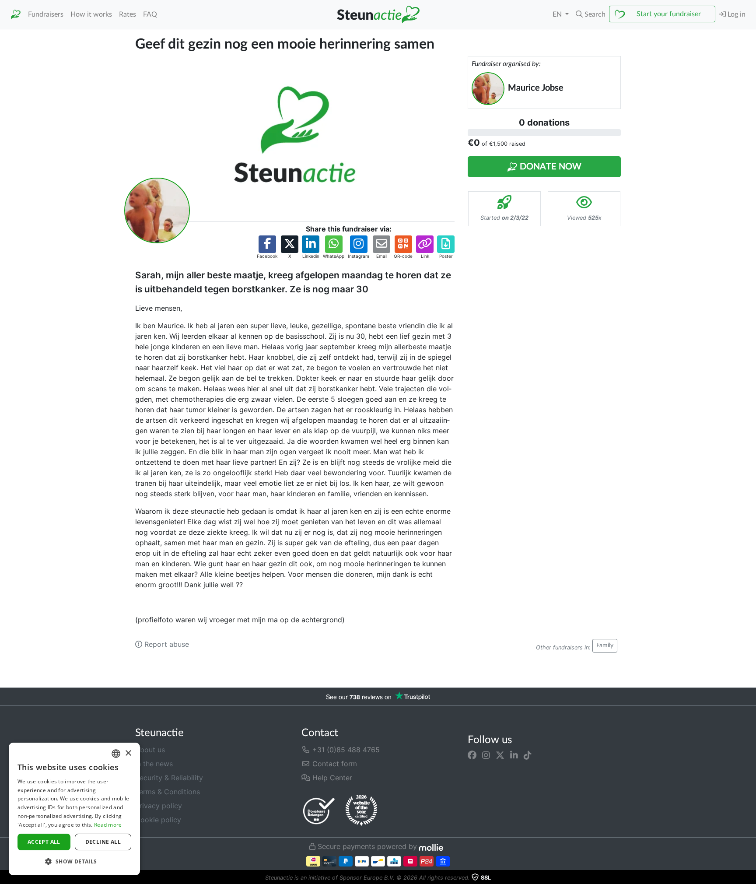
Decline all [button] (103, 841)
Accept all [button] (44, 841)
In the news (154, 763)
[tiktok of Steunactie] (528, 755)
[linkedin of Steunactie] (514, 755)
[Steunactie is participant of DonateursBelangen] (318, 810)
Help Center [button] (331, 777)
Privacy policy (158, 805)
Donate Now (549, 166)
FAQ (150, 14)
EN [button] (558, 14)
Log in (736, 14)
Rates (127, 14)
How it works (91, 14)
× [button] (128, 753)
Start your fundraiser (669, 14)
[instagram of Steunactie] (486, 755)
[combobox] (116, 753)
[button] (590, 14)
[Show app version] (750, 878)
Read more (108, 824)
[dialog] (74, 809)
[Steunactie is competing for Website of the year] (361, 810)
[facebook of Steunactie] (472, 755)
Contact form (333, 763)
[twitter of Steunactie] (500, 755)
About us (150, 749)
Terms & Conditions (167, 791)
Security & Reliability (169, 777)
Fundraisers (45, 14)
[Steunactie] (15, 15)
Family (604, 645)
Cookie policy (158, 819)
